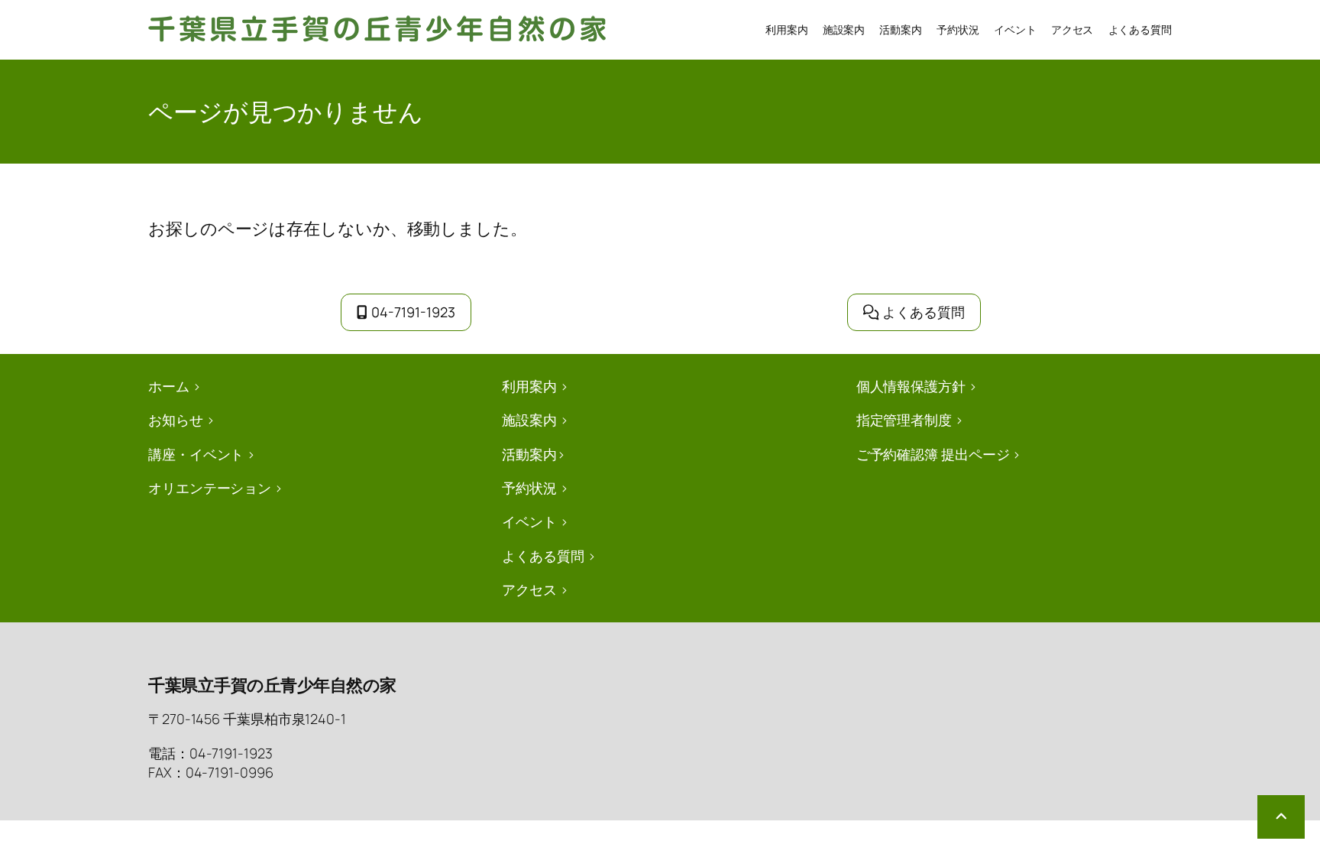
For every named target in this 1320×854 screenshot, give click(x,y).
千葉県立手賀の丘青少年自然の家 (272, 685)
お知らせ (175, 420)
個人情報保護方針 (911, 386)
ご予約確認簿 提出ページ (933, 454)
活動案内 (529, 454)
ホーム (168, 386)
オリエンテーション (209, 488)
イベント (529, 521)
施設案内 (529, 420)
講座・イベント (196, 454)
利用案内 (529, 386)
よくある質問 (923, 312)
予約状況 (529, 488)
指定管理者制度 (904, 420)
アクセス (529, 589)
